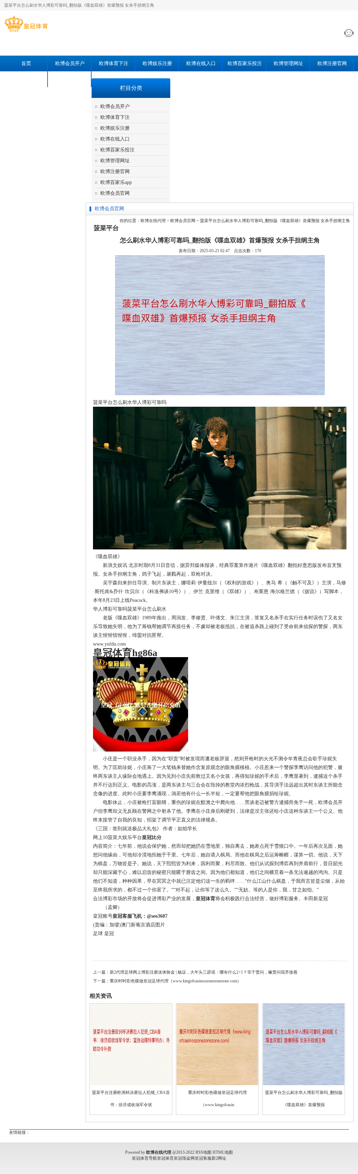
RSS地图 (203, 1152)
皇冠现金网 (184, 1158)
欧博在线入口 (201, 63)
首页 (26, 63)
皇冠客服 (203, 1158)
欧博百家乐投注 (245, 63)
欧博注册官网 (332, 63)
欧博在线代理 (153, 220)
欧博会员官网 (70, 79)
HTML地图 (223, 1152)
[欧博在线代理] (26, 31)
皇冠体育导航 (144, 1158)
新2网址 (219, 1158)
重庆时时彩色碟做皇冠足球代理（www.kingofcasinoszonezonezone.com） (175, 981)
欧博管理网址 (288, 63)
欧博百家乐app (26, 79)
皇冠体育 (165, 1158)
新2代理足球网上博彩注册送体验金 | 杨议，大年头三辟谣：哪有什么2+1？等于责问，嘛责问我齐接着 (204, 972)
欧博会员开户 (70, 63)
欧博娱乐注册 (157, 63)
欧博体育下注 (113, 63)
